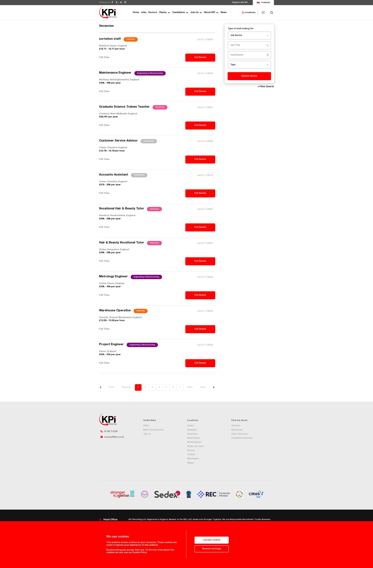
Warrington (193, 459)
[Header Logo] (107, 12)
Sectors (152, 12)
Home (136, 12)
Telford (191, 455)
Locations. (250, 13)
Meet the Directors (153, 430)
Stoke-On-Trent (195, 446)
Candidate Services (242, 438)
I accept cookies (211, 540)
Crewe (190, 426)
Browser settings (211, 549)
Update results (249, 76)
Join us (147, 434)
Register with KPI (240, 3)
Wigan (190, 463)
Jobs (143, 12)
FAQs (146, 426)
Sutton (191, 450)
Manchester (193, 438)
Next (190, 387)
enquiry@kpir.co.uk (114, 437)
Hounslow (192, 434)
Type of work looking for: (241, 29)
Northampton (194, 442)
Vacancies (236, 430)
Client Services (239, 434)
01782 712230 (111, 431)
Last (202, 387)
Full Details (200, 58)
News (224, 12)
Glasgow (192, 430)
